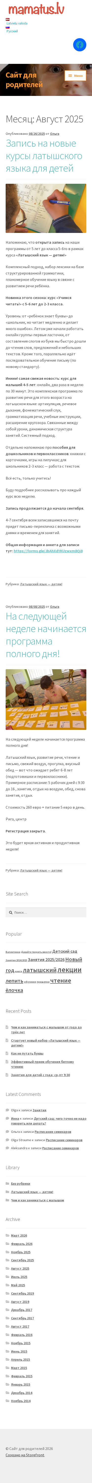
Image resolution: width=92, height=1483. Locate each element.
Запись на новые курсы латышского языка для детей (44, 155)
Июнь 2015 (19, 1351)
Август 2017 (20, 1326)
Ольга (54, 133)
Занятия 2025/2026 (46, 959)
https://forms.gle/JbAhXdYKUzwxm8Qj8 (48, 550)
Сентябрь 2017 (22, 1318)
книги (18, 971)
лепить (14, 980)
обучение (30, 981)
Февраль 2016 (21, 1335)
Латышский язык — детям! (41, 584)
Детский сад (64, 951)
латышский (40, 970)
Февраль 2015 (21, 1376)
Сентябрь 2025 (22, 1260)
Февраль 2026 (21, 1244)
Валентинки (13, 952)
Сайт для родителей (24, 79)
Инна (15, 1118)
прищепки (43, 981)
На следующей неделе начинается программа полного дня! (46, 634)
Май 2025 (18, 1285)
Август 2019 (20, 1301)
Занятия (39, 1110)
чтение (60, 980)
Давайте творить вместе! (36, 952)
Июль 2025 (19, 1277)
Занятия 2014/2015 (16, 960)
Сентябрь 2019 (22, 1293)
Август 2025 (20, 1268)
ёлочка (14, 990)
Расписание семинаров (53, 1131)
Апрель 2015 (20, 1359)
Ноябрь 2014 (20, 1401)
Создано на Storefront (25, 1454)
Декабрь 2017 (21, 1310)
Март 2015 (19, 1368)
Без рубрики (20, 1183)
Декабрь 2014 (21, 1393)
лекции (69, 969)
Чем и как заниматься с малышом (37, 1200)
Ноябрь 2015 (20, 1343)
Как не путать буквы (27, 1053)
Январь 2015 (20, 1384)
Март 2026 (19, 1235)
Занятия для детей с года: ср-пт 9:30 (40, 1075)
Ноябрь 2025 (20, 1252)
